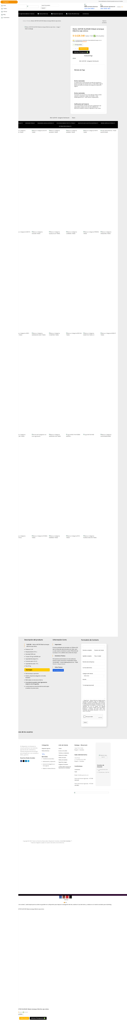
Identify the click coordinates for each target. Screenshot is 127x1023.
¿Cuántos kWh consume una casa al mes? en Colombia (65, 767)
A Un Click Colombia (65, 841)
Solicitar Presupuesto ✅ (81, 52)
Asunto (84, 679)
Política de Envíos (62, 757)
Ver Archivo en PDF (58, 670)
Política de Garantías (63, 759)
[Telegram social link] (81, 118)
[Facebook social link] (76, 118)
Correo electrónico (87, 667)
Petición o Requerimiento (59, 664)
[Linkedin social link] (79, 118)
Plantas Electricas (45, 750)
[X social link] (78, 118)
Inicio (24, 21)
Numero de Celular (99, 650)
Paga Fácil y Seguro (63, 762)
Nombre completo (87, 650)
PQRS (76, 771)
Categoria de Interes (88, 673)
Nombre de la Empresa (88, 662)
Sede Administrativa (81, 755)
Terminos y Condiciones (64, 753)
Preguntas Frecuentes (63, 764)
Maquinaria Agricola (46, 748)
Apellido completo (87, 656)
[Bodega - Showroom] (75, 743)
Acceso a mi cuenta (63, 750)
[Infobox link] (65, 8)
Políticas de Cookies (63, 755)
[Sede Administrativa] (75, 753)
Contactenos (77, 769)
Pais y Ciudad (97, 656)
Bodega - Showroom (81, 745)
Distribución (96, 61)
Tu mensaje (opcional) (88, 685)
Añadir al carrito (83, 48)
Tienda (28, 21)
